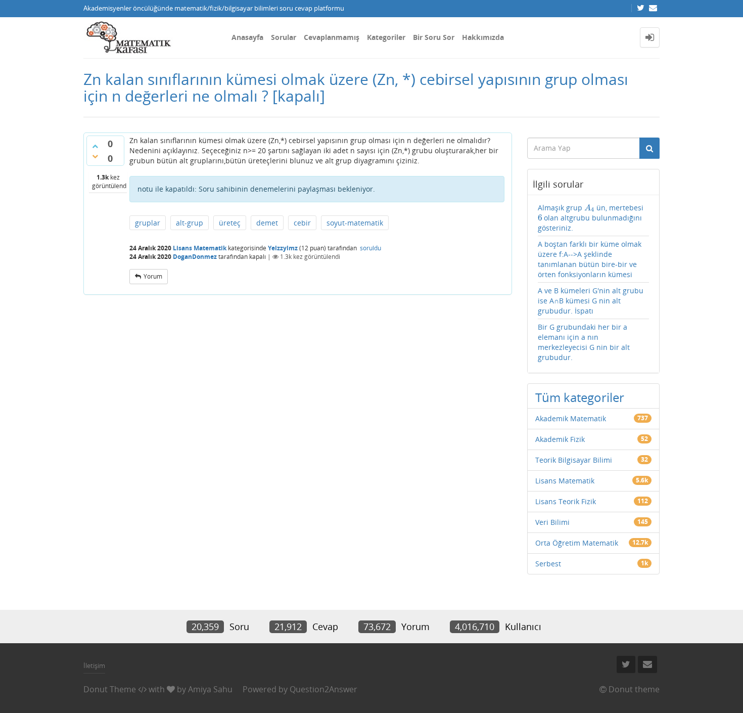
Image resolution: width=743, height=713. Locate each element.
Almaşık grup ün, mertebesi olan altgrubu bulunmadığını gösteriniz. (590, 218)
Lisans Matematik (199, 248)
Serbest (548, 563)
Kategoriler (386, 37)
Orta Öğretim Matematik (576, 543)
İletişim (94, 665)
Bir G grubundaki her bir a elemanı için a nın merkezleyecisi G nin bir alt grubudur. (584, 342)
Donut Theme (109, 689)
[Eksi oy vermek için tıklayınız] (95, 156)
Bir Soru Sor (433, 37)
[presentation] (589, 207)
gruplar (147, 223)
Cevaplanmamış (331, 37)
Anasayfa (247, 37)
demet (267, 223)
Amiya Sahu (210, 689)
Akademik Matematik (570, 418)
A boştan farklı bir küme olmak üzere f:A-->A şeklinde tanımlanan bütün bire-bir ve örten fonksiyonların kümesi (589, 259)
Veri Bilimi (552, 522)
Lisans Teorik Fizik (565, 501)
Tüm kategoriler (579, 397)
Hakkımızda (483, 37)
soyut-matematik (355, 223)
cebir (302, 223)
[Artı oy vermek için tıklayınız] (95, 146)
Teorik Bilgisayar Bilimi (573, 460)
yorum (153, 276)
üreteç (230, 223)
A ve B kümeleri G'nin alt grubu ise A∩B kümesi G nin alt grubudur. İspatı (590, 301)
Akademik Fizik (560, 439)
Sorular (283, 37)
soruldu (370, 248)
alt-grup (189, 223)
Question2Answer (323, 689)
